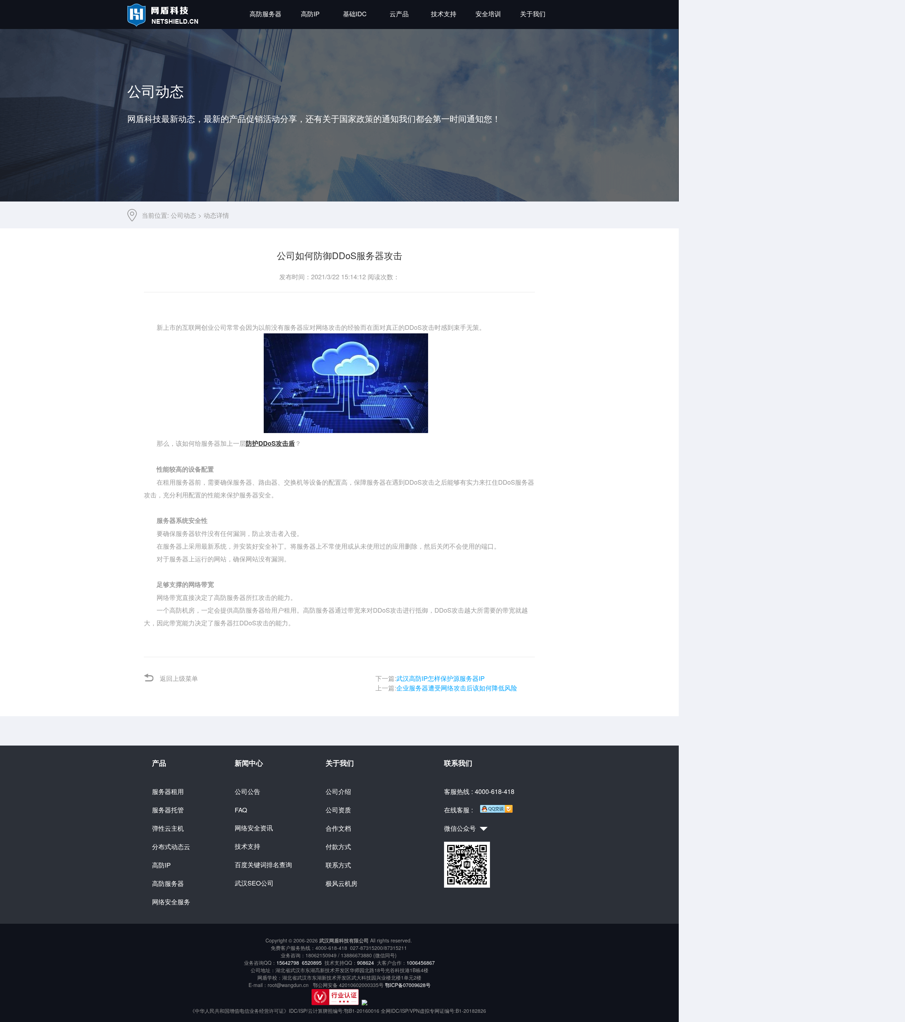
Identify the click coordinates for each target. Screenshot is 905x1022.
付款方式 (338, 846)
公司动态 (183, 215)
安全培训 (488, 13)
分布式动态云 (171, 846)
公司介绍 (338, 791)
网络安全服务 (171, 901)
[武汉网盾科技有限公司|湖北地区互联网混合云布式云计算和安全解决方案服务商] (163, 25)
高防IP (310, 13)
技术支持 (443, 13)
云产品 (399, 13)
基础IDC (355, 13)
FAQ (241, 809)
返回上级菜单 (179, 678)
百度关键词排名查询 (263, 864)
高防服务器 (265, 13)
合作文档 (338, 828)
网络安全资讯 (254, 827)
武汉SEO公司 (254, 882)
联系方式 (338, 864)
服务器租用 (168, 791)
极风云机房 (341, 883)
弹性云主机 (168, 828)
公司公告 (247, 791)
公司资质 (338, 809)
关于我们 (532, 13)
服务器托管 (168, 809)
